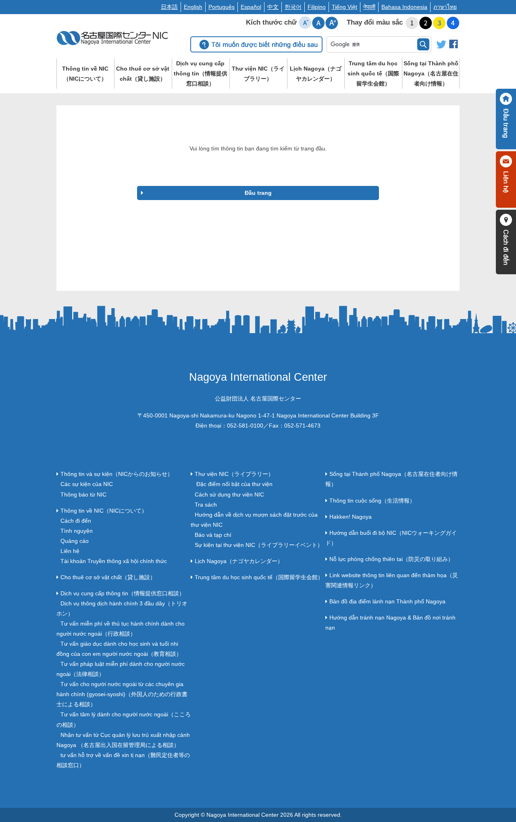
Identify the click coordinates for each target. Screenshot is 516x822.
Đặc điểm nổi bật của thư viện (234, 484)
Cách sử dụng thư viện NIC (229, 494)
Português (221, 7)
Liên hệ (69, 551)
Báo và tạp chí (213, 535)
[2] (425, 23)
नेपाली (369, 7)
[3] (439, 23)
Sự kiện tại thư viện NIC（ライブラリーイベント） (259, 545)
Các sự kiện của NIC (86, 484)
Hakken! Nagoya (350, 516)
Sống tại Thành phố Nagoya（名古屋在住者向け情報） (431, 73)
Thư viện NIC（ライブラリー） (258, 73)
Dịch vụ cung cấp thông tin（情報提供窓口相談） (200, 73)
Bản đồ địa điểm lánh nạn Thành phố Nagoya (387, 601)
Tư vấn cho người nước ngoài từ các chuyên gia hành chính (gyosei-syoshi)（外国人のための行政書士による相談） (121, 694)
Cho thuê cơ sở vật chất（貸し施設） (142, 73)
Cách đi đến (75, 520)
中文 (273, 7)
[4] (453, 23)
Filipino (317, 7)
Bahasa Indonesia (404, 7)
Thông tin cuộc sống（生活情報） (372, 500)
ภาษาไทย (445, 7)
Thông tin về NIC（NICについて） (85, 73)
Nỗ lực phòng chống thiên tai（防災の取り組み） (391, 559)
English (193, 7)
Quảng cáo (74, 541)
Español (251, 7)
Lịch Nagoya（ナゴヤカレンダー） (315, 73)
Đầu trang (258, 193)
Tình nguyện (76, 531)
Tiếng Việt (344, 7)
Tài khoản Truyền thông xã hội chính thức (113, 561)
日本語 (169, 7)
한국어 (293, 7)
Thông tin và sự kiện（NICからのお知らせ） (116, 474)
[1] (412, 23)
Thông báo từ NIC (83, 494)
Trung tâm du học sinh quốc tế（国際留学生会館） (373, 73)
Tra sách (206, 504)
